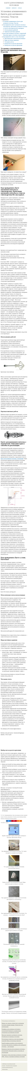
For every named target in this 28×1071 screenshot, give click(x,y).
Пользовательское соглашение (11, 1065)
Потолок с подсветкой (5, 818)
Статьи (20, 8)
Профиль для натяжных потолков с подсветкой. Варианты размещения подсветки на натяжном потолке (11, 1031)
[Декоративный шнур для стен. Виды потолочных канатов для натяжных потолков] (14, 927)
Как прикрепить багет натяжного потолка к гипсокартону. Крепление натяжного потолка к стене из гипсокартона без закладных (15, 26)
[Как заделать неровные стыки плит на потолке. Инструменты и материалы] (14, 896)
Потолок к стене (16, 816)
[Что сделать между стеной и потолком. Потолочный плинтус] (14, 865)
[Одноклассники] (19, 821)
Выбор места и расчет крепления (13, 43)
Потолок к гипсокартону (8, 816)
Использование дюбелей (11, 30)
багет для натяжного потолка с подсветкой (12, 458)
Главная (8, 8)
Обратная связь (5, 1069)
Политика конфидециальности (7, 1067)
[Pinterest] (14, 821)
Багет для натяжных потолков (14, 3)
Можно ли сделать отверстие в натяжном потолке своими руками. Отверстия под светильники (13, 1025)
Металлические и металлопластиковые (15, 38)
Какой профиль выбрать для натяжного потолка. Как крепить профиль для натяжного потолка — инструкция (14, 1045)
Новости (14, 8)
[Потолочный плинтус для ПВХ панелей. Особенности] (14, 942)
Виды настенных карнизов (12, 40)
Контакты (3, 1065)
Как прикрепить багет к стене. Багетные (13, 37)
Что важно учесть (9, 42)
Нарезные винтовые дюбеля (12, 31)
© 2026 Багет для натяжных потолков (8, 1063)
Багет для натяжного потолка (18, 815)
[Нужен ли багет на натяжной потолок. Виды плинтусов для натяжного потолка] (14, 880)
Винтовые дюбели (22, 816)
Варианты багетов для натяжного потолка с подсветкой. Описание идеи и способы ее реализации (13, 1051)
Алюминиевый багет (8, 815)
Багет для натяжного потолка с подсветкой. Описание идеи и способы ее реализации (14, 34)
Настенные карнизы (13, 818)
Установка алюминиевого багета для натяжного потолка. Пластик (13, 22)
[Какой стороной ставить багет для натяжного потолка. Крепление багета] (14, 834)
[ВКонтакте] (8, 821)
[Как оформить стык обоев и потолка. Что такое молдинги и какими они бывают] (14, 849)
